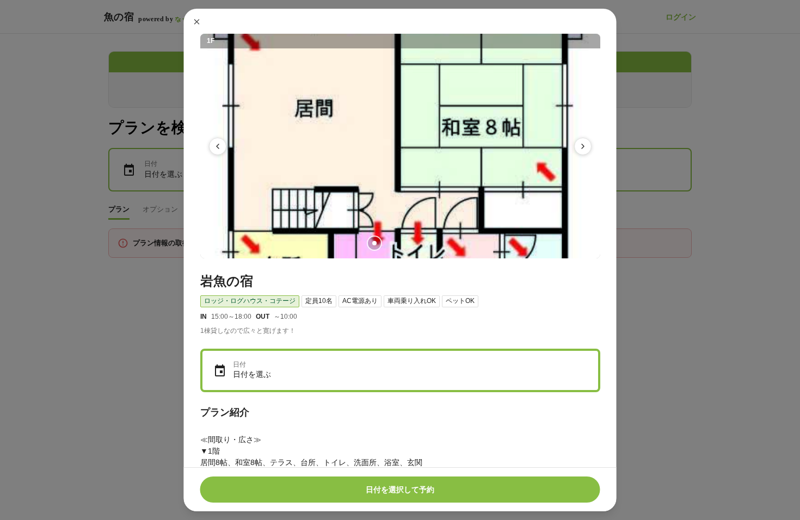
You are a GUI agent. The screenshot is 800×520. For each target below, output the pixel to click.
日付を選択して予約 (400, 489)
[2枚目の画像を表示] (391, 243)
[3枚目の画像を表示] (408, 243)
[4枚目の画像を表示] (426, 243)
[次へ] (583, 146)
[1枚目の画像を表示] (373, 243)
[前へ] (217, 146)
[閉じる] (197, 21)
